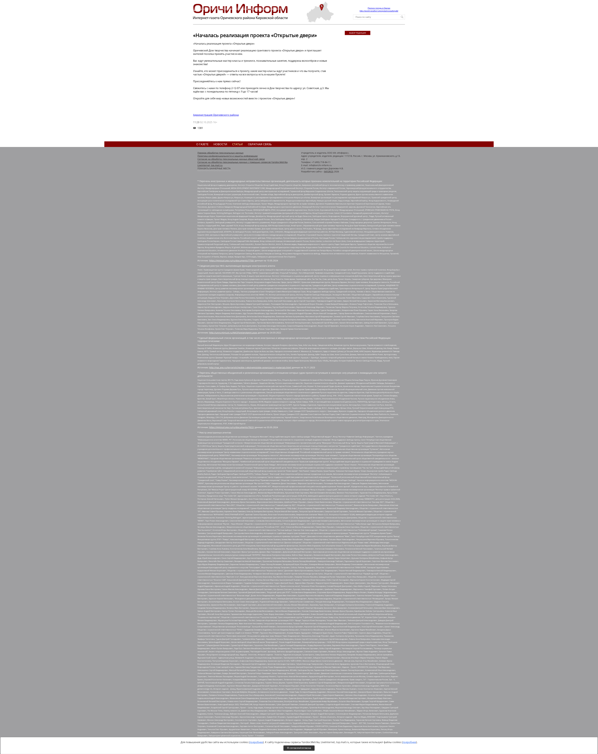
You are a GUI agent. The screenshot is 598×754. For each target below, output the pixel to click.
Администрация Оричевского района (216, 115)
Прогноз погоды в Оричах (379, 8)
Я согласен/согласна (299, 748)
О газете (202, 144)
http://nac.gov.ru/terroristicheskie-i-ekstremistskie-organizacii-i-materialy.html (250, 367)
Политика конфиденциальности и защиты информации (227, 155)
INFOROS (328, 171)
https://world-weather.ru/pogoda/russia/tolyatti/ (379, 11)
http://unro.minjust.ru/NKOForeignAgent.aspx (233, 332)
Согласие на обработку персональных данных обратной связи (231, 159)
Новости (220, 144)
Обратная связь (260, 144)
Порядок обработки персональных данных (220, 152)
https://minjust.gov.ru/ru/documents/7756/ (231, 260)
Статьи (237, 144)
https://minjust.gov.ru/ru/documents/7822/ (231, 427)
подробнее (256, 742)
